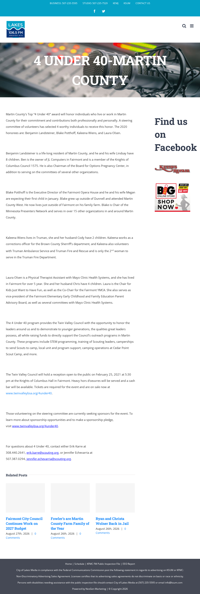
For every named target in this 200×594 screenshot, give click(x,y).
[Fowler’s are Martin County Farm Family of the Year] (70, 498)
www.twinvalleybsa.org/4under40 (29, 393)
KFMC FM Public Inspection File (103, 563)
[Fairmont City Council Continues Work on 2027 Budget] (25, 498)
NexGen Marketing (96, 588)
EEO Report (129, 563)
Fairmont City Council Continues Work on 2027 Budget (24, 523)
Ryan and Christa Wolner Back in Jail (112, 521)
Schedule (79, 563)
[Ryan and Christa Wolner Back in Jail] (115, 498)
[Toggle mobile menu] (192, 26)
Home (68, 563)
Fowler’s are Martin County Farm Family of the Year (70, 523)
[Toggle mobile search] (184, 26)
